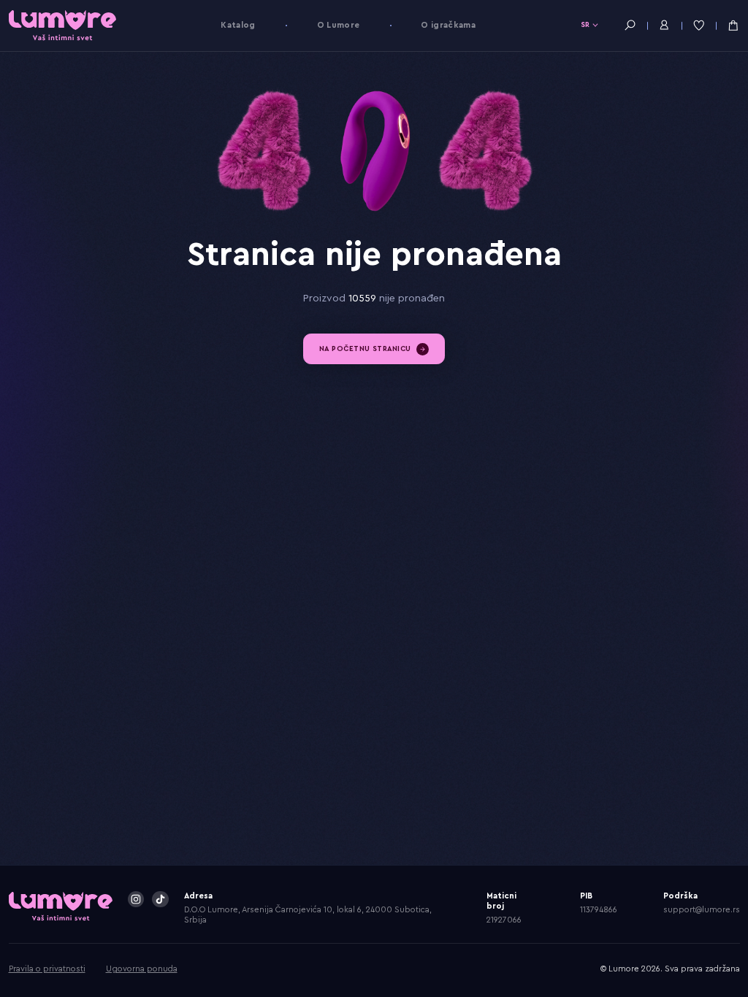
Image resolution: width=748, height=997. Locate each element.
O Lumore (338, 25)
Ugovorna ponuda (142, 969)
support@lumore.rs (701, 910)
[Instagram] (136, 899)
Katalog (238, 25)
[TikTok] (160, 899)
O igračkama (448, 25)
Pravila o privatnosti (47, 969)
